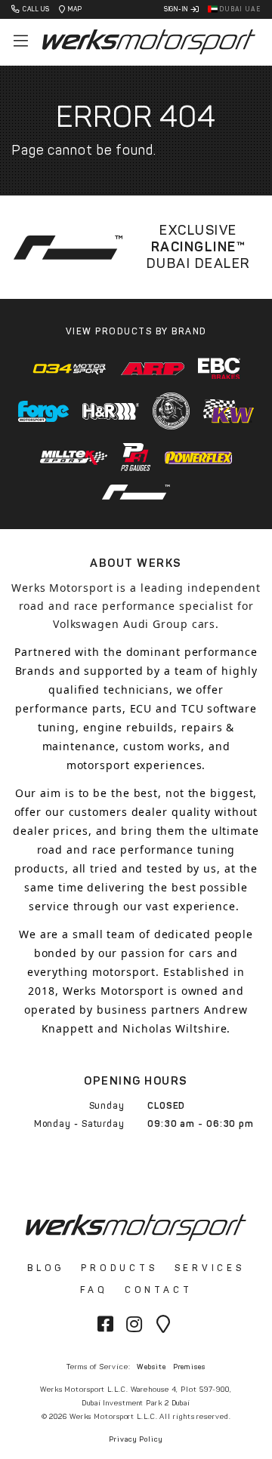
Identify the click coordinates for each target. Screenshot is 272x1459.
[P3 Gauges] (135, 457)
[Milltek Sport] (74, 457)
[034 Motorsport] (70, 368)
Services (210, 1268)
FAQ (94, 1290)
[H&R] (111, 411)
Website (151, 1366)
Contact (159, 1290)
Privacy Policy (136, 1439)
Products (119, 1268)
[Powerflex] (199, 457)
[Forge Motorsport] (43, 411)
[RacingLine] (136, 492)
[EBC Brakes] (219, 369)
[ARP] (152, 369)
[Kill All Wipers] (171, 410)
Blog (45, 1268)
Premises (189, 1366)
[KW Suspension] (228, 411)
